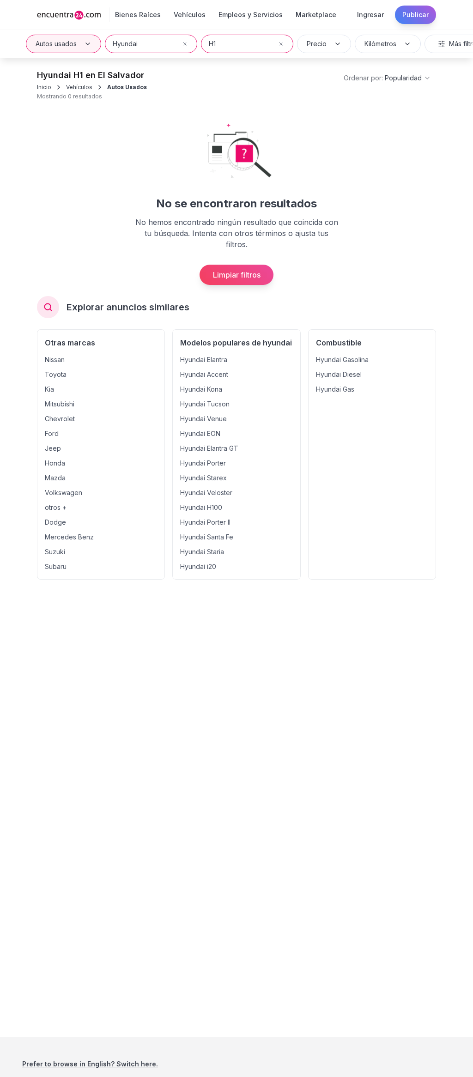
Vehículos (79, 87)
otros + (56, 507)
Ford (52, 433)
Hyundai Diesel (339, 374)
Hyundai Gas (335, 389)
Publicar (415, 14)
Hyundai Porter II (205, 522)
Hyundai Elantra (203, 359)
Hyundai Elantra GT (209, 448)
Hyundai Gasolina (342, 359)
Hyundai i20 (198, 566)
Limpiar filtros (237, 274)
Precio (317, 44)
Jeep (53, 448)
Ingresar (370, 14)
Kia (49, 389)
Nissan (55, 359)
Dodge (55, 522)
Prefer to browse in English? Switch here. (90, 1064)
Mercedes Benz (69, 537)
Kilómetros (380, 44)
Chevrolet (60, 419)
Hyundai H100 (201, 507)
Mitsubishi (59, 404)
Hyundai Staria (202, 552)
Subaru (56, 566)
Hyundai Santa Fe (206, 537)
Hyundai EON (200, 433)
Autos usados (56, 44)
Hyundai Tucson (205, 404)
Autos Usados (127, 87)
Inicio (44, 87)
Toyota (56, 374)
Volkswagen (63, 492)
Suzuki (55, 552)
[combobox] (151, 44)
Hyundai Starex (203, 478)
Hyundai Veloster (206, 492)
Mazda (55, 478)
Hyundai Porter (203, 463)
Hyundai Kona (201, 389)
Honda (55, 463)
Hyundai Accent (204, 374)
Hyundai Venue (203, 419)
